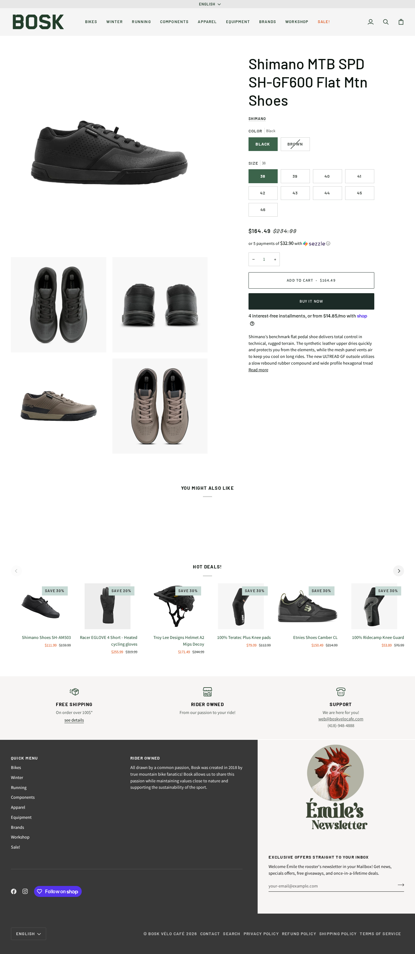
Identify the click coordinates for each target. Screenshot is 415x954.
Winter (17, 777)
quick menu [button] (24, 757)
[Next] (398, 570)
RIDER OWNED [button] (145, 757)
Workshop (20, 837)
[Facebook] (13, 891)
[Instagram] (25, 891)
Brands (17, 827)
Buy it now (311, 301)
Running (18, 787)
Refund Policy (299, 933)
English (207, 4)
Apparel (18, 807)
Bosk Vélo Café (166, 933)
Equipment (21, 817)
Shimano (257, 118)
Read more (258, 369)
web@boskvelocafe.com (340, 719)
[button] (91, 22)
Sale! (15, 847)
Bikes (16, 767)
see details (74, 720)
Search (231, 933)
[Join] (399, 885)
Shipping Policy (338, 933)
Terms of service (380, 933)
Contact (210, 933)
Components (23, 797)
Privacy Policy (261, 933)
